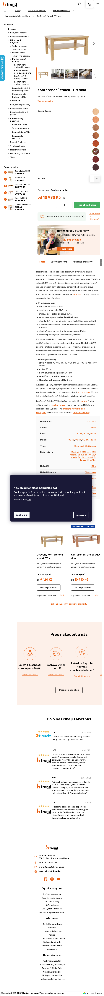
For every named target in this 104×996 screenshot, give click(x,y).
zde (29, 499)
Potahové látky (52, 901)
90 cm (93, 434)
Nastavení (81, 515)
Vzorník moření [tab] (59, 261)
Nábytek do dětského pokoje (20, 113)
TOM (94, 493)
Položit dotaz (65, 249)
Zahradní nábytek (18, 142)
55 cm (93, 427)
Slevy (12, 157)
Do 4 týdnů (91, 421)
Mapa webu (52, 949)
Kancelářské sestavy (17, 137)
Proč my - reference (52, 894)
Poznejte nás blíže (69, 690)
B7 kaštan (91, 460)
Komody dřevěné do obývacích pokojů (21, 89)
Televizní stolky (19, 49)
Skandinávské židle (52, 972)
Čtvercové (79, 446)
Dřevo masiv (90, 472)
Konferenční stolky (19, 60)
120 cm (93, 440)
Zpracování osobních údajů (52, 938)
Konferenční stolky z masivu (21, 83)
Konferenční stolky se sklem (22, 71)
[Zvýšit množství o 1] (69, 205)
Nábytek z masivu (18, 33)
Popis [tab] (42, 261)
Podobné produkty (82, 261)
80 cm (86, 434)
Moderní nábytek (18, 150)
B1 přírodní (76, 452)
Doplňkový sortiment (20, 153)
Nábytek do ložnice (19, 108)
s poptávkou (84, 392)
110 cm (85, 440)
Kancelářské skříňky (21, 132)
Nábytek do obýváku (16, 41)
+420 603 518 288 (70, 239)
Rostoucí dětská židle (52, 968)
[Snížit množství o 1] (59, 205)
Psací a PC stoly (19, 125)
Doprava (52, 927)
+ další (61, 595)
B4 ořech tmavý (85, 457)
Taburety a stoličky (21, 56)
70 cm (79, 434)
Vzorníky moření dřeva (52, 898)
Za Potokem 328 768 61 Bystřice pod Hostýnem (54, 857)
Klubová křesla (18, 53)
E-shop (12, 29)
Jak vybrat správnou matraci (52, 912)
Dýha (93, 466)
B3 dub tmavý (84, 455)
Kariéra (52, 935)
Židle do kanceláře (20, 128)
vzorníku (77, 294)
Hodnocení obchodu (52, 931)
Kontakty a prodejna (52, 924)
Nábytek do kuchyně (19, 36)
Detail (43, 587)
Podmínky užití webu (52, 945)
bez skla (83, 401)
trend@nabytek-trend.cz (51, 867)
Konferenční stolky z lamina (21, 77)
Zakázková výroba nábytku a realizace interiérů (81, 667)
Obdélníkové (90, 446)
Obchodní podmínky (52, 942)
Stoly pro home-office (52, 975)
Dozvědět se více (30, 674)
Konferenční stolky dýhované (22, 66)
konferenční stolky (81, 412)
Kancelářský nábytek (16, 119)
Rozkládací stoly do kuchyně (52, 964)
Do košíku (87, 205)
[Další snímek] (93, 43)
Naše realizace (52, 905)
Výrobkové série (17, 146)
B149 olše (86, 452)
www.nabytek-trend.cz (50, 871)
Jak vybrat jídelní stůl (52, 909)
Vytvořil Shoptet (95, 993)
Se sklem (92, 478)
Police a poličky (19, 97)
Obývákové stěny (20, 94)
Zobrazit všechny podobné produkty (69, 604)
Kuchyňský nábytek (52, 961)
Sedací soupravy (19, 46)
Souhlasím (21, 515)
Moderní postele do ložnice (52, 979)
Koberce (16, 100)
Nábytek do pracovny (20, 105)
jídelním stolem (59, 405)
